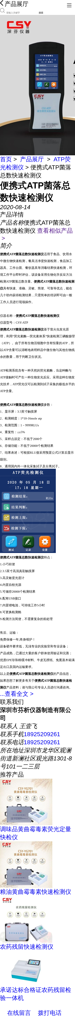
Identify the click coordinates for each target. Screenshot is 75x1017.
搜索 (41, 12)
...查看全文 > (16, 693)
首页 (6, 159)
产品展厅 (32, 159)
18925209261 (42, 734)
